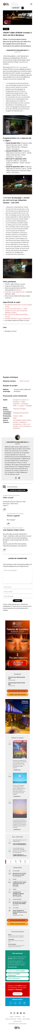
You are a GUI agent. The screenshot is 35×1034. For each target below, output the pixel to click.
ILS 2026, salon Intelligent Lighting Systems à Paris (18, 894)
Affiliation (20, 1019)
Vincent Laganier (13, 516)
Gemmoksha (11, 939)
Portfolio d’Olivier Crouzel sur (14, 318)
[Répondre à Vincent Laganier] (8, 524)
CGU (24, 1016)
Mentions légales (26, 1019)
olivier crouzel (8, 498)
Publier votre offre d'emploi (17, 694)
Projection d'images (19, 409)
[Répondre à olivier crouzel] (4, 509)
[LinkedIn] (15, 1003)
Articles (15, 422)
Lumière (21, 405)
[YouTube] (24, 1003)
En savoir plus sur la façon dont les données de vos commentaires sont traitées (17, 608)
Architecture (17, 424)
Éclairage (29, 405)
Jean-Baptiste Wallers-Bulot (22, 420)
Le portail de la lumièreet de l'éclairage (15, 4)
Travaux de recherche (12, 308)
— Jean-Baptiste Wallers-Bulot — (17, 50)
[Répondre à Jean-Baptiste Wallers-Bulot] (4, 550)
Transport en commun (20, 400)
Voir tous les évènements (17, 920)
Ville (24, 424)
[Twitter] (19, 478)
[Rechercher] (22, 8)
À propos (11, 1016)
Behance (27, 318)
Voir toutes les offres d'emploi (17, 691)
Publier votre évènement (17, 924)
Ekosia (9, 934)
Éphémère (16, 428)
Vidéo (15, 418)
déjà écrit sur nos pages (18, 67)
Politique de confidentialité (10, 1019)
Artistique (23, 422)
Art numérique (25, 426)
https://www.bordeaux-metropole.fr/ (15, 546)
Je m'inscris (17, 993)
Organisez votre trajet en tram (15, 292)
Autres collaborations (14, 978)
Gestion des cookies (17, 1021)
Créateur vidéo (18, 416)
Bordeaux (18, 290)
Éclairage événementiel (20, 413)
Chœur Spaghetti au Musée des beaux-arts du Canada (20, 912)
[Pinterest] (11, 1013)
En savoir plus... (17, 796)
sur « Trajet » (24, 308)
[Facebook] (16, 478)
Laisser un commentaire (17, 490)
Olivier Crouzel (24, 381)
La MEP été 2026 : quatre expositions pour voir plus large (19, 884)
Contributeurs (17, 1016)
